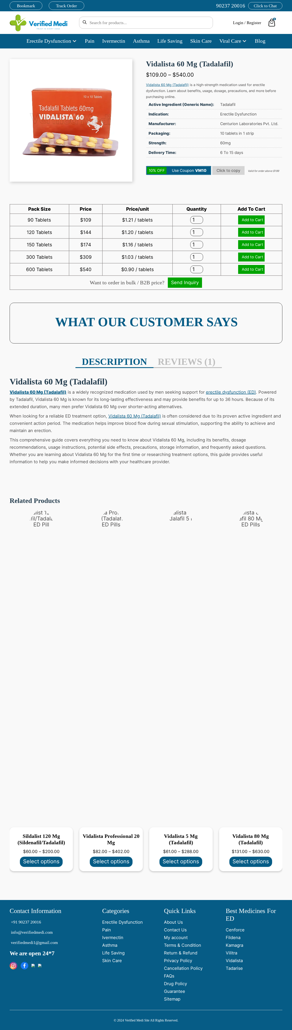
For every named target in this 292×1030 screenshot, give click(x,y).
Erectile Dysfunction (49, 41)
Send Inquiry (185, 282)
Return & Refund (180, 952)
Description (114, 361)
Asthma (141, 41)
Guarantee (174, 991)
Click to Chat (265, 5)
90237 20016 (230, 5)
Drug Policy (175, 983)
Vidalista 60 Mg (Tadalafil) (167, 85)
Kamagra (234, 945)
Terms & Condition (182, 945)
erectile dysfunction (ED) (231, 392)
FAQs (169, 976)
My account (176, 937)
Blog (260, 41)
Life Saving (170, 41)
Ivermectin (113, 41)
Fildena (233, 937)
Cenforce (235, 929)
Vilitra (231, 952)
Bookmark (26, 5)
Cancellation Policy (183, 968)
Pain (89, 41)
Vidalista (234, 960)
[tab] (114, 362)
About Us (173, 922)
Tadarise (234, 968)
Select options (41, 861)
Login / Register (247, 22)
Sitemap (172, 999)
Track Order (66, 5)
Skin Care (201, 41)
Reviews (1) (186, 361)
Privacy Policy (178, 960)
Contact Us (175, 929)
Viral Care (230, 41)
